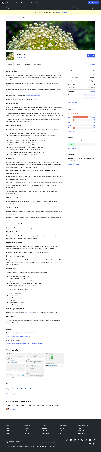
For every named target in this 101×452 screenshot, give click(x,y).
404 (88, 94)
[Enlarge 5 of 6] (42, 367)
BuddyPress (82, 433)
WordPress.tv (46, 433)
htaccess (87, 98)
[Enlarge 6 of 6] (61, 355)
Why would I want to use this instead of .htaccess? (21, 389)
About (7, 425)
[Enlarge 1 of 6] (22, 355)
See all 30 (92, 91)
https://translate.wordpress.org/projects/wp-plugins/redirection (24, 343)
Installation (27, 64)
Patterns (26, 433)
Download (91, 56)
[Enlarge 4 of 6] (42, 355)
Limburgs (23, 442)
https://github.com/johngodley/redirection (18, 336)
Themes (26, 428)
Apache (92, 94)
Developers (45, 430)
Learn (43, 425)
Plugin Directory (10, 8)
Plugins (26, 430)
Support (92, 64)
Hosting (8, 430)
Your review (71, 131)
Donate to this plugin (74, 164)
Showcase (27, 425)
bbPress (81, 430)
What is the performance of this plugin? (17, 394)
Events (62, 428)
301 (85, 94)
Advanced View (72, 102)
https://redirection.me (33, 95)
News (7, 428)
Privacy (8, 433)
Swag (62, 433)
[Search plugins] (23, 17)
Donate (62, 430)
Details (10, 64)
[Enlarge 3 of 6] (22, 375)
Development (38, 64)
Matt (80, 428)
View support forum (74, 148)
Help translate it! (62, 12)
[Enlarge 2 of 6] (22, 366)
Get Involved (63, 425)
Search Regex (28, 313)
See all (93, 131)
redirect (92, 98)
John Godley (21, 57)
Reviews (18, 64)
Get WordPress (93, 2)
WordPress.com (83, 425)
